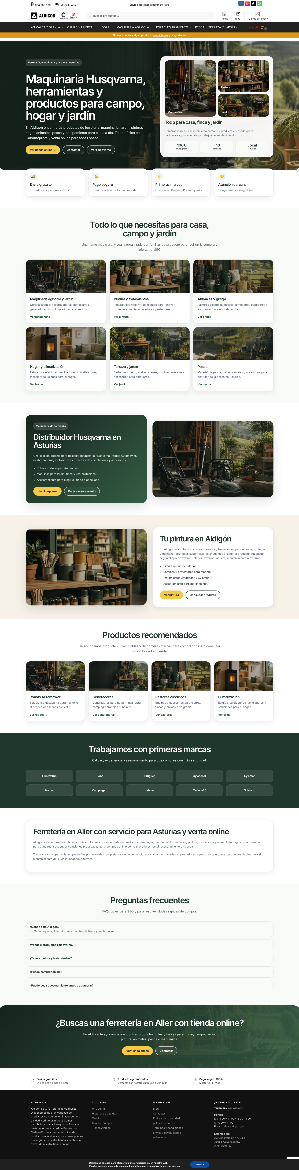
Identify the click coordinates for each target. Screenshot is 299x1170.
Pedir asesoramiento (82, 491)
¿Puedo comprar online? (46, 972)
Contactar (73, 150)
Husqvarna (61, 1124)
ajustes (176, 1166)
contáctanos (160, 35)
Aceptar (199, 1164)
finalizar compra (102, 1123)
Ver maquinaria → (42, 316)
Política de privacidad (166, 1118)
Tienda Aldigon (101, 1127)
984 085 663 (235, 1108)
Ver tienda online (137, 1050)
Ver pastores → (165, 714)
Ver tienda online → (43, 150)
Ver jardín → (122, 384)
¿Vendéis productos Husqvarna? (51, 945)
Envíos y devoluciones (167, 1132)
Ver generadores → (105, 714)
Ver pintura (171, 595)
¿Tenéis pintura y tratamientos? (51, 958)
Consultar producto (203, 595)
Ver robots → (38, 714)
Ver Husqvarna (101, 150)
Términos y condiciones (168, 1127)
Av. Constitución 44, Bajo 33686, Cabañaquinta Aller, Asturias (229, 1141)
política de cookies (164, 1123)
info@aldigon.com (234, 1126)
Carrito (96, 1118)
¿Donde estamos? (258, 18)
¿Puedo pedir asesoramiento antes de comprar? (62, 985)
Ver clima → (226, 714)
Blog (237, 18)
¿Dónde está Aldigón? (44, 927)
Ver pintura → (123, 316)
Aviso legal (159, 1137)
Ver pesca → (206, 384)
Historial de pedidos (104, 1113)
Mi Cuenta (98, 1108)
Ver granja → (206, 316)
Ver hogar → (38, 384)
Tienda (224, 18)
